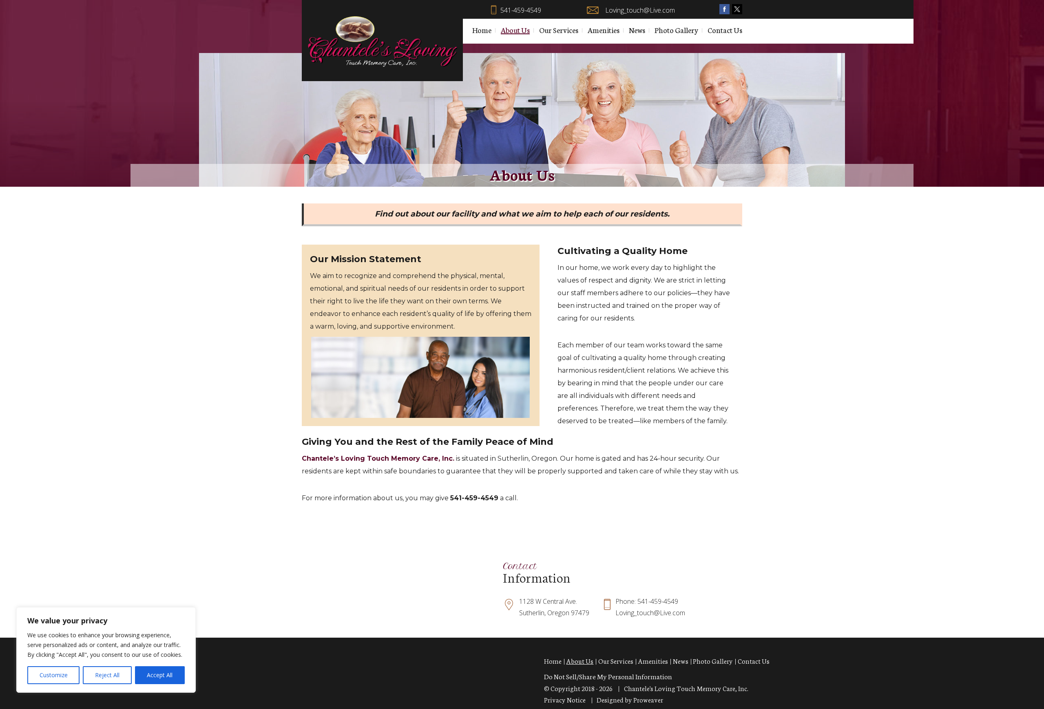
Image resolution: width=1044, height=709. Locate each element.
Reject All (107, 675)
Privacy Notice (565, 699)
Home (481, 29)
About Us (515, 29)
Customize (54, 675)
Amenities (603, 29)
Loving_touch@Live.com (640, 10)
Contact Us (725, 29)
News (637, 29)
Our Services (558, 29)
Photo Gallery (676, 29)
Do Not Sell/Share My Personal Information (608, 676)
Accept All (160, 675)
